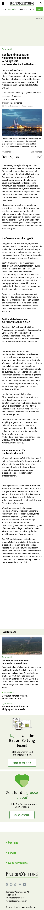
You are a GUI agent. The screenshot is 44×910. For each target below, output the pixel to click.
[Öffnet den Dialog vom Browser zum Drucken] (17, 157)
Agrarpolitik (12, 9)
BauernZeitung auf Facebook (7, 884)
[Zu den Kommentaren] (39, 157)
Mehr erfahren (22, 815)
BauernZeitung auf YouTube (20, 884)
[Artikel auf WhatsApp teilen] (11, 157)
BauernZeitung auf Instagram (11, 884)
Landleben (23, 9)
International (16, 103)
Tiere (32, 9)
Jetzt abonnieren (22, 762)
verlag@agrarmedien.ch (16, 901)
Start (4, 9)
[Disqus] (22, 596)
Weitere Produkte (18, 863)
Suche (42, 3)
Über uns (13, 843)
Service (12, 853)
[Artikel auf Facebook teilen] (4, 157)
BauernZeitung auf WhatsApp (15, 884)
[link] (22, 662)
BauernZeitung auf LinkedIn (24, 884)
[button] (3, 3)
